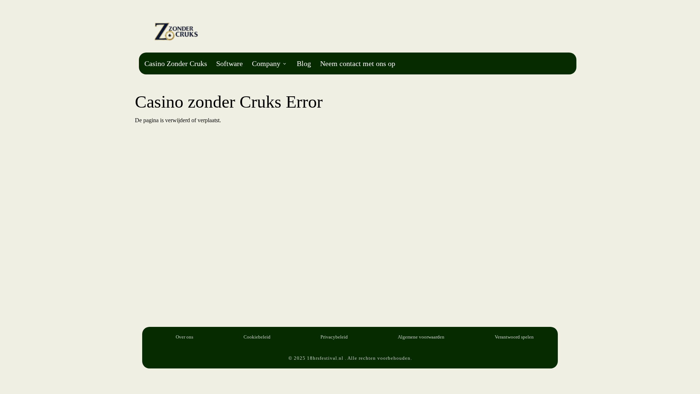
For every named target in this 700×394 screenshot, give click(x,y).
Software (229, 63)
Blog (304, 63)
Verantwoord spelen (514, 337)
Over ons (184, 337)
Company (266, 63)
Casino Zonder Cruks (175, 63)
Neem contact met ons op (357, 63)
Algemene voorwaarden (421, 337)
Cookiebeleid (257, 337)
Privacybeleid (334, 337)
